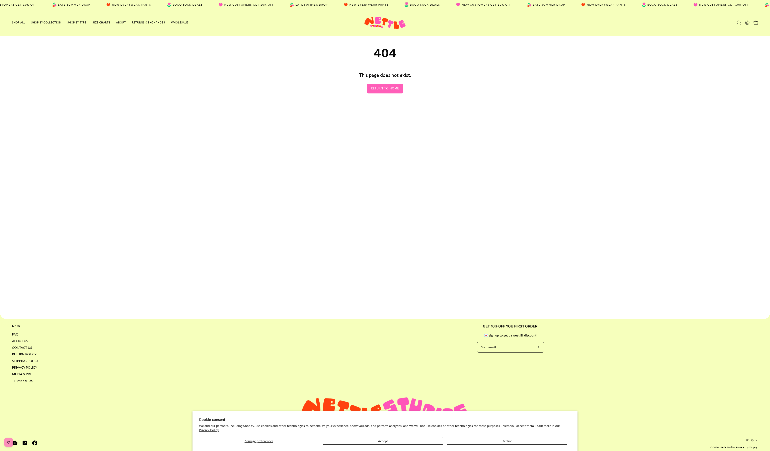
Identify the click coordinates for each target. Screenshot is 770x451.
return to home (385, 88)
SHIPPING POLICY (25, 361)
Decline (507, 441)
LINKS (16, 325)
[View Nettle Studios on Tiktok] (24, 443)
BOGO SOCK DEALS (178, 4)
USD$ (750, 440)
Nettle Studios (727, 447)
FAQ (15, 334)
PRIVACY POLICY (24, 367)
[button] (46, 22)
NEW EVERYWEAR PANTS (122, 4)
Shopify (753, 447)
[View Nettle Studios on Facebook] (34, 443)
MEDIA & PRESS (23, 374)
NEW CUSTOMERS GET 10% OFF (239, 4)
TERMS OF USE (23, 380)
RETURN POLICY (24, 354)
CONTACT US (22, 347)
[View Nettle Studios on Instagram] (14, 443)
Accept (383, 441)
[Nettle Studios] (385, 22)
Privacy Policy (209, 430)
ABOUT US (20, 341)
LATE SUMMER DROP (65, 4)
